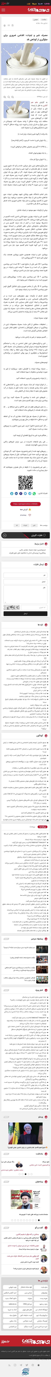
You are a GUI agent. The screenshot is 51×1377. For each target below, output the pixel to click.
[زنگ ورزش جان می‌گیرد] (42, 1164)
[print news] (4, 25)
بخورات (30, 1298)
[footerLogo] (33, 1341)
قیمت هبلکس (27, 1321)
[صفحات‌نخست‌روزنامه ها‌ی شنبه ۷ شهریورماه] (25, 1199)
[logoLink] (38, 10)
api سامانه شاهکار (26, 1287)
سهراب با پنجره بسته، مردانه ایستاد (29, 1249)
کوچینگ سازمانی (42, 1321)
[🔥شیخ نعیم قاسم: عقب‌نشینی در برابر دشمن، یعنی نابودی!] (25, 1133)
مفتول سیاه (13, 1315)
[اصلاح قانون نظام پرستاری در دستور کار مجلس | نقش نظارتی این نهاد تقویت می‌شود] (43, 1237)
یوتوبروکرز (44, 1293)
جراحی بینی (28, 1293)
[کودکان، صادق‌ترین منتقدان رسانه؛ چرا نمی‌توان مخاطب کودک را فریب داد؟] (41, 980)
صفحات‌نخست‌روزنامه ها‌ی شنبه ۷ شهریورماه (33, 1214)
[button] (31, 1174)
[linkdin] (16, 493)
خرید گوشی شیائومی (10, 1293)
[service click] (29, 4)
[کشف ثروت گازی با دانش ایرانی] (43, 1259)
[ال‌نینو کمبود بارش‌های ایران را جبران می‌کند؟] (43, 1270)
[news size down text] (12, 97)
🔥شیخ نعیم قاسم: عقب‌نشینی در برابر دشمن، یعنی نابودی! (28, 1147)
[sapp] (40, 1366)
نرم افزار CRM (27, 1304)
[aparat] (34, 1366)
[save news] (13, 25)
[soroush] (11, 493)
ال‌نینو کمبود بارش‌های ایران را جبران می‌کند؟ (26, 1268)
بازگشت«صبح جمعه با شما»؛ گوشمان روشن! (22, 957)
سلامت (44, 19)
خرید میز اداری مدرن (41, 1326)
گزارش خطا (24, 509)
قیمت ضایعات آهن (26, 1315)
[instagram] (16, 1366)
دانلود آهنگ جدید (10, 1298)
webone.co (12, 1304)
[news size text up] (5, 97)
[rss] (10, 1366)
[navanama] (47, 4)
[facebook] (20, 493)
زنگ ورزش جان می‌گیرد (29, 1162)
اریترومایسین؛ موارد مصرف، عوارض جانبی (32, 550)
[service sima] (34, 4)
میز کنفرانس (12, 1326)
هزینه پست (43, 1298)
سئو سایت (44, 1287)
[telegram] (29, 493)
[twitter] (25, 493)
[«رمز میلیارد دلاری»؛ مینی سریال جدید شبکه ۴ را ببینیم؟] (41, 949)
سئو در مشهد (43, 1304)
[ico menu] (4, 10)
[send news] (9, 25)
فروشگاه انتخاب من (41, 1310)
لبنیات (25, 525)
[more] (6, 939)
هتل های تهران (27, 1310)
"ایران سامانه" (36, 1359)
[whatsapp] (34, 493)
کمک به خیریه (12, 1310)
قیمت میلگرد (28, 1326)
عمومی (36, 19)
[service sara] (40, 4)
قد (16, 525)
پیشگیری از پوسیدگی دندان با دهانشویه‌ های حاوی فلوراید (27, 553)
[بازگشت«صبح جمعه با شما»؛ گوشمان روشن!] (41, 959)
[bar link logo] (5, 4)
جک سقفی (13, 1321)
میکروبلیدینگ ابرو (42, 1315)
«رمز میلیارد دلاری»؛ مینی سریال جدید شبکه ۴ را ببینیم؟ (19, 947)
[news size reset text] (8, 97)
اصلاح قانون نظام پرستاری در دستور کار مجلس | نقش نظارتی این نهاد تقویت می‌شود (21, 1239)
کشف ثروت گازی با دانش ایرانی (30, 1262)
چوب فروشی (12, 1287)
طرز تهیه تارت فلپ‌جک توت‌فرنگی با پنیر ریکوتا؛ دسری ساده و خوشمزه (24, 819)
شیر (34, 525)
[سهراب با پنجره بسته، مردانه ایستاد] (43, 1248)
